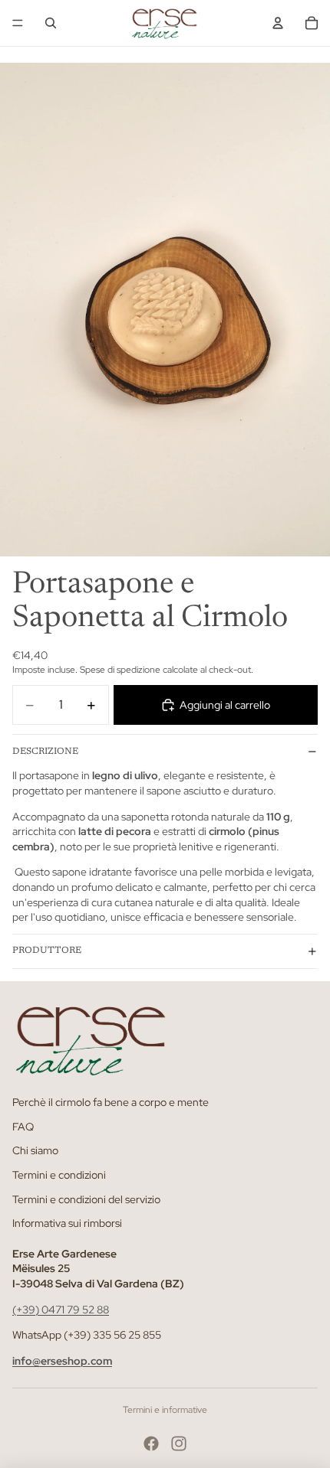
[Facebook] (151, 1443)
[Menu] (17, 23)
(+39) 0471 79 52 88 (60, 1309)
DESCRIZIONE (45, 751)
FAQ (23, 1127)
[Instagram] (179, 1443)
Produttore (46, 950)
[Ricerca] (51, 23)
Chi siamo (35, 1150)
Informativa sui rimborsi (67, 1223)
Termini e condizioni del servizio (86, 1198)
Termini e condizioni (59, 1175)
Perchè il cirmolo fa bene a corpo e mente (110, 1102)
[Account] (278, 23)
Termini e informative (165, 1410)
